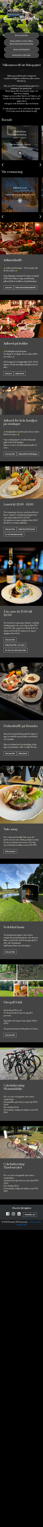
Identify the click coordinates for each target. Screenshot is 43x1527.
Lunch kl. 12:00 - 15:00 (18, 504)
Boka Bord (19, 373)
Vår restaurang (12, 172)
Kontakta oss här (21, 55)
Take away (11, 829)
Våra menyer (10, 851)
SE (40, 3)
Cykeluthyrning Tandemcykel (14, 1165)
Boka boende (21, 35)
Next (40, 165)
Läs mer (8, 287)
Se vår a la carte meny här (15, 650)
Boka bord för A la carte (15, 645)
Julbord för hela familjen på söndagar (20, 422)
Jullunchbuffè (13, 260)
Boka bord (23, 753)
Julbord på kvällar (16, 344)
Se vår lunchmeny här (14, 534)
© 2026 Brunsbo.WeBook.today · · (16, 1222)
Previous (2, 165)
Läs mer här (10, 454)
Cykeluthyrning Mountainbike (14, 1087)
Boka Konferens (21, 49)
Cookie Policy (22, 1225)
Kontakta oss (30, 1214)
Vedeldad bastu (14, 927)
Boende (7, 120)
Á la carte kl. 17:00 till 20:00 (18, 613)
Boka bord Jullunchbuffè (25, 287)
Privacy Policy (35, 1222)
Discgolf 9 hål (13, 1002)
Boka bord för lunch (27, 529)
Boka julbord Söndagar (28, 454)
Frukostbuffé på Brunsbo (21, 726)
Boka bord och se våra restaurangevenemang (21, 42)
